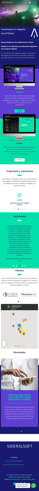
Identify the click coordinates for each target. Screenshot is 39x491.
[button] (29, 2)
